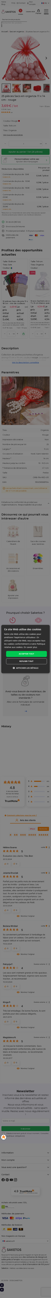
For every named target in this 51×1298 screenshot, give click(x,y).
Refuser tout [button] (26, 661)
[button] (25, 668)
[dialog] (25, 649)
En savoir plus (30, 647)
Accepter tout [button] (26, 654)
